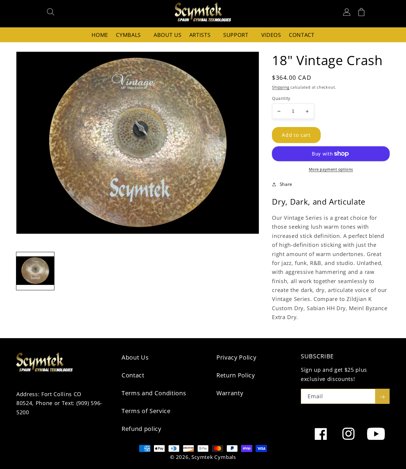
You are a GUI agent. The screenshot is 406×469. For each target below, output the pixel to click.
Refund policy (141, 429)
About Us (135, 357)
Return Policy (235, 375)
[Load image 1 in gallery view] (35, 271)
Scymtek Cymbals (213, 457)
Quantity (281, 98)
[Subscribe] (382, 396)
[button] (51, 12)
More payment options (331, 169)
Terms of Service (146, 411)
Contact (133, 375)
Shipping (280, 87)
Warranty (229, 393)
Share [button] (286, 184)
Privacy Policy (236, 357)
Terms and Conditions (154, 393)
